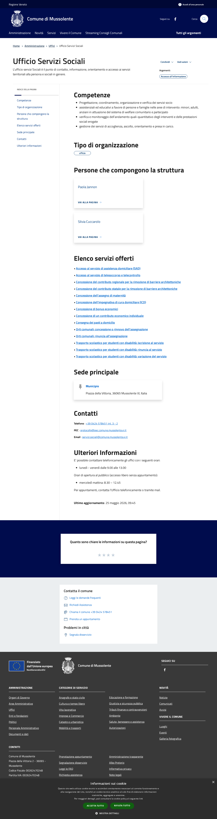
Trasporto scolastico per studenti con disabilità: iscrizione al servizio (120, 343)
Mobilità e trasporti (70, 728)
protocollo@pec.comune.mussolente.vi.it (103, 430)
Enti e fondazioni (18, 716)
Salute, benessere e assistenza (126, 722)
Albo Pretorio (116, 763)
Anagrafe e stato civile (72, 697)
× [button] (213, 782)
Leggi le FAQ (66, 769)
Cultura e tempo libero (72, 704)
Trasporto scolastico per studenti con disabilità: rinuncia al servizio (119, 349)
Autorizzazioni (117, 728)
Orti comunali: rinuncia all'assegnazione (101, 336)
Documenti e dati (18, 734)
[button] (108, 813)
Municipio (92, 386)
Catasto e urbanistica (71, 722)
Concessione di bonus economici (97, 309)
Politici (13, 722)
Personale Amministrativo (24, 728)
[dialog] (108, 799)
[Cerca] (204, 19)
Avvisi (162, 710)
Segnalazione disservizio (73, 763)
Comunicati (165, 704)
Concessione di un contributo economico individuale (110, 315)
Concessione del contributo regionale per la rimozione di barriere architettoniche (128, 282)
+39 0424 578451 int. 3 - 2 (102, 423)
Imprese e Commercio (71, 716)
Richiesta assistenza (70, 775)
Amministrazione (34, 46)
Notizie (163, 697)
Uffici (52, 46)
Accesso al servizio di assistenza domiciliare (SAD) (108, 268)
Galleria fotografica (170, 739)
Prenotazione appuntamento (75, 757)
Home (16, 46)
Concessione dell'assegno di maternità (101, 295)
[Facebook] (174, 18)
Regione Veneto (18, 4)
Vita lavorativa (67, 710)
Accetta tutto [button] (95, 805)
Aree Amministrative (21, 704)
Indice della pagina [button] (26, 89)
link (141, 798)
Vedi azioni (182, 62)
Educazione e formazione (123, 697)
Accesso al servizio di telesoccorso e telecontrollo (108, 275)
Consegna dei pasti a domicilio (95, 322)
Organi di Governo (19, 697)
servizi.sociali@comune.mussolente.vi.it (105, 437)
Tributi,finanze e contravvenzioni (128, 710)
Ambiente (114, 716)
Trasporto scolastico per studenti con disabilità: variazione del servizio (121, 356)
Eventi (163, 733)
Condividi (165, 62)
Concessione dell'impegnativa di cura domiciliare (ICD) (111, 302)
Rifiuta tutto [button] (122, 805)
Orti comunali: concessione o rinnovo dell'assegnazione (112, 329)
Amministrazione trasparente (126, 757)
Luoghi (163, 726)
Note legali (115, 775)
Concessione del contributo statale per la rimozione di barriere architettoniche (126, 288)
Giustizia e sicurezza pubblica (126, 703)
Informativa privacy (120, 769)
